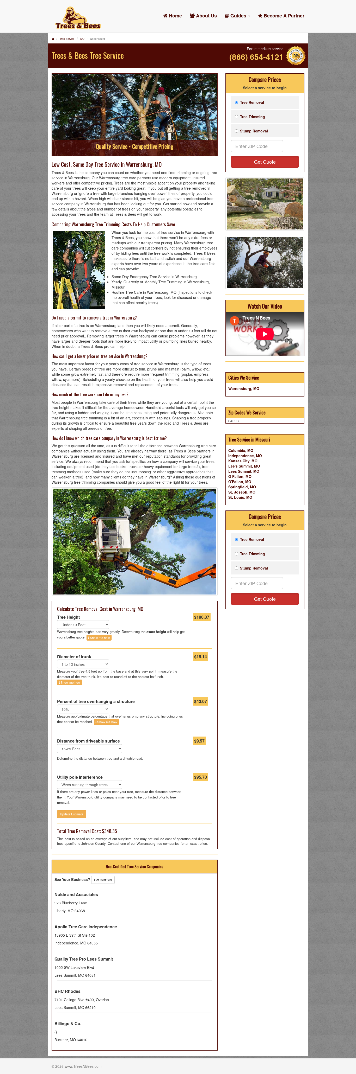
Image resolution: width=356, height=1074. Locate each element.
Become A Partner (283, 15)
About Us (206, 15)
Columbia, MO (240, 450)
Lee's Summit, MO (244, 466)
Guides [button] (238, 15)
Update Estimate (71, 814)
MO (82, 39)
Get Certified (103, 880)
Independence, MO (245, 455)
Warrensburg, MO (243, 388)
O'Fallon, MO (239, 481)
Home (175, 15)
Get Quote (265, 161)
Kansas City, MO (242, 460)
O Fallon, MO (239, 476)
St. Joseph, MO (241, 492)
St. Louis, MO (240, 497)
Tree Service (67, 39)
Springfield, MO (242, 486)
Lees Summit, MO (243, 471)
